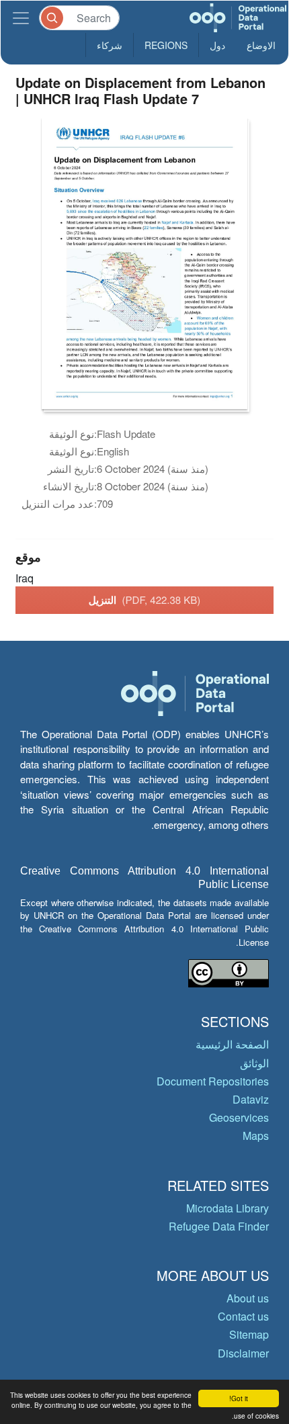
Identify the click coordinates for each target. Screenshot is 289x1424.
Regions (166, 45)
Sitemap (249, 1334)
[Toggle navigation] (21, 18)
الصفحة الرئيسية (232, 1044)
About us (247, 1298)
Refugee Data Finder (219, 1226)
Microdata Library (227, 1208)
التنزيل (145, 599)
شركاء (109, 45)
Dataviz (251, 1099)
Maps (256, 1135)
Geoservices (239, 1117)
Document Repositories (213, 1081)
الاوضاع (261, 45)
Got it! (238, 1398)
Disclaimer (243, 1353)
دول (217, 45)
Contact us (243, 1316)
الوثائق (254, 1063)
